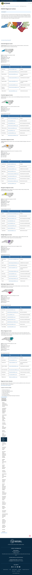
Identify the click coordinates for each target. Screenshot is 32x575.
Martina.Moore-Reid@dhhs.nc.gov (14, 259)
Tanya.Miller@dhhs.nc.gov (11, 220)
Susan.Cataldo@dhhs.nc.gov (13, 265)
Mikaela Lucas (4, 377)
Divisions (4, 6)
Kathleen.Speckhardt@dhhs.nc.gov (14, 77)
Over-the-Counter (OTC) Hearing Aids (4, 503)
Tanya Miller (3, 220)
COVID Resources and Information (4, 427)
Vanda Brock (3, 228)
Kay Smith (3, 223)
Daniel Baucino (4, 178)
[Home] (5, 2)
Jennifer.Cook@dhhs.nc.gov (12, 164)
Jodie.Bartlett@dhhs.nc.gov (12, 230)
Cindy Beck (3, 123)
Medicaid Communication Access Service (4, 493)
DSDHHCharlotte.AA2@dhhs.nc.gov (13, 135)
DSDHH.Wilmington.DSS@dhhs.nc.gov (12, 312)
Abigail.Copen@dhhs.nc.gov (12, 171)
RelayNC (11, 560)
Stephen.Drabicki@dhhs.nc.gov (13, 81)
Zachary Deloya (4, 276)
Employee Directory (5, 569)
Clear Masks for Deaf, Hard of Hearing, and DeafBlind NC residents (4, 410)
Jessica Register (4, 176)
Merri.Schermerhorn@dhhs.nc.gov (14, 369)
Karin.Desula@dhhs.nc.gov (12, 273)
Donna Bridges (4, 326)
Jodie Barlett (4, 230)
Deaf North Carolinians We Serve (4, 443)
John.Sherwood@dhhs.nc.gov (12, 168)
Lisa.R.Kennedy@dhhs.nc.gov (12, 216)
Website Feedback (14, 569)
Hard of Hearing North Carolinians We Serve (4, 475)
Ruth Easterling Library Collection (6, 385)
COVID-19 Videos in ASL (4, 431)
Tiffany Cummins (4, 128)
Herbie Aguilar (4, 319)
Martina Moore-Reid (4, 260)
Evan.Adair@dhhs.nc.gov (11, 130)
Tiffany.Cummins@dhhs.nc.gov (12, 128)
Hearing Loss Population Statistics (4, 480)
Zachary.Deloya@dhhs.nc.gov (13, 276)
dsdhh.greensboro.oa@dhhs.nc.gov (13, 181)
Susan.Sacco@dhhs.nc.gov (13, 69)
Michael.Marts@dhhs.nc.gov (13, 372)
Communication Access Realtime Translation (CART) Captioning (4, 418)
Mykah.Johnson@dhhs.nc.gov (12, 218)
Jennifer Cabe (4, 362)
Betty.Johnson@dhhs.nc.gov (11, 324)
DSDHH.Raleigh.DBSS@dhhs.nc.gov (14, 262)
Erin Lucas (3, 314)
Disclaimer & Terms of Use (25, 569)
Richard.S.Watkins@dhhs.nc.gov (13, 366)
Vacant (3, 71)
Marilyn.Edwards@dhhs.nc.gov (13, 74)
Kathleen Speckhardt (3, 78)
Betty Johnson (4, 324)
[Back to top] (30, 536)
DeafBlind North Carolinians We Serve (4, 461)
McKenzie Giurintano (3, 88)
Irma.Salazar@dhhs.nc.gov (13, 374)
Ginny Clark (3, 166)
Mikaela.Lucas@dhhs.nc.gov (13, 377)
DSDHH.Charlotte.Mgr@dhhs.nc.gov (13, 118)
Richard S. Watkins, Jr (4, 367)
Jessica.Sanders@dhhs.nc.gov (12, 225)
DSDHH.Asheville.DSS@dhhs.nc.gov (14, 71)
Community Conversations (4, 423)
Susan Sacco (3, 69)
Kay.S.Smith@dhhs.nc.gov (11, 223)
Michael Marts (4, 372)
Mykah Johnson (4, 218)
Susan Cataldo (4, 265)
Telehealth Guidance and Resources (4, 526)
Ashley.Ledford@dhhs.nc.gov (13, 90)
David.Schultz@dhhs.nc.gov (11, 309)
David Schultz (4, 309)
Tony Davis (3, 529)
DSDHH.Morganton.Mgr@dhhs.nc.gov (13, 213)
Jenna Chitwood (4, 84)
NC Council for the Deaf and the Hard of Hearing (4, 498)
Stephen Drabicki (4, 81)
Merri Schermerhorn (4, 369)
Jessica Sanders (4, 225)
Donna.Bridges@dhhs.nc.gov (11, 326)
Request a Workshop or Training (4, 507)
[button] (28, 3)
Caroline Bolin (4, 317)
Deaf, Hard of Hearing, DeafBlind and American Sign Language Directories (4, 454)
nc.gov (10, 569)
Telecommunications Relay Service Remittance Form (4, 516)
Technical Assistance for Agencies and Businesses (4, 521)
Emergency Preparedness (4, 471)
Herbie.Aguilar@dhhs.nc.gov (11, 319)
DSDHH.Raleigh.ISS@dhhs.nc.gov (13, 271)
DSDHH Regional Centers (3, 439)
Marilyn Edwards (4, 74)
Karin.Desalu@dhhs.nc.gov (13, 360)
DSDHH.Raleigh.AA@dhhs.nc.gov (13, 278)
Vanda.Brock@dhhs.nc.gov (11, 228)
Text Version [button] (3, 40)
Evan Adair (3, 130)
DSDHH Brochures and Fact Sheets (4, 435)
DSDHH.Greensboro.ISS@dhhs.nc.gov (13, 173)
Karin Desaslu (4, 360)
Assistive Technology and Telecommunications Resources (4, 404)
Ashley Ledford (4, 90)
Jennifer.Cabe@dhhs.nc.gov (13, 362)
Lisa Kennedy (4, 216)
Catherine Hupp (4, 267)
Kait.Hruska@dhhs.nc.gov (11, 120)
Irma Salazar (3, 374)
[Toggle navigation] (31, 3)
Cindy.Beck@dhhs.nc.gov (11, 123)
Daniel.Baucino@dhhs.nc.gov (12, 178)
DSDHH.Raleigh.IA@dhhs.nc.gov (13, 281)
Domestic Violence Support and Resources (3, 467)
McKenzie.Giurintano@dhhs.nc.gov (14, 87)
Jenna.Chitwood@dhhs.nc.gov (13, 84)
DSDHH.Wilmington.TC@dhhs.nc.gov (12, 321)
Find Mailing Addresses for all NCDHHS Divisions (16, 557)
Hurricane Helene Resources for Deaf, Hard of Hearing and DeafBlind (4, 487)
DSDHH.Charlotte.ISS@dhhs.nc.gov (13, 125)
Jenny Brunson (4, 183)
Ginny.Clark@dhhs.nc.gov (11, 166)
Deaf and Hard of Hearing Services (4, 448)
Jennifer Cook (4, 164)
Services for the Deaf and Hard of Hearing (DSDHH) (12, 6)
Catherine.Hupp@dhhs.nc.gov (13, 267)
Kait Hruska (3, 120)
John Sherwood (4, 168)
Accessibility (19, 569)
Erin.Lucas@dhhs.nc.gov (10, 314)
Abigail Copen (4, 171)
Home (1, 6)
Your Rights (3, 531)
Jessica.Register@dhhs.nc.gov (12, 176)
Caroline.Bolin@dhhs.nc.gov (11, 317)
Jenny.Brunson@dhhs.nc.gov (12, 183)
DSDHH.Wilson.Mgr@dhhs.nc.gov (14, 357)
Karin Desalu (3, 273)
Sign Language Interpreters (4, 511)
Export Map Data (7, 40)
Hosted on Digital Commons (16, 573)
